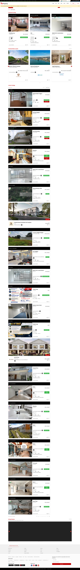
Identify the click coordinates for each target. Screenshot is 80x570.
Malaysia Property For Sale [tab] (13, 545)
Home (53, 3)
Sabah (57, 548)
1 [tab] (40, 46)
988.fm (9, 561)
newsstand (39, 560)
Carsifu (27, 560)
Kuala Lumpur (10, 548)
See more (70, 48)
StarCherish (14, 0)
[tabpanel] (18, 30)
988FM (35, 0)
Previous (8, 66)
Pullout (68, 3)
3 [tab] (40, 541)
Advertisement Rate (36, 556)
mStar (11, 0)
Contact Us (13, 556)
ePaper (2, 0)
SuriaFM (33, 0)
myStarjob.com (22, 560)
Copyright (16, 556)
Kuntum (30, 0)
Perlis (41, 551)
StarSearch (21, 0)
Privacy (26, 556)
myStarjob (25, 0)
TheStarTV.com (16, 560)
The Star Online (10, 560)
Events (7, 0)
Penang (9, 551)
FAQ (23, 556)
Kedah (25, 548)
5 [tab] (42, 541)
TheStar (4, 0)
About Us (9, 556)
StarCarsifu (18, 0)
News (61, 3)
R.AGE (9, 0)
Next (71, 66)
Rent (58, 3)
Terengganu (58, 551)
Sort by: (44, 87)
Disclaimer (20, 556)
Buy (56, 3)
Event (64, 3)
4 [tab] (41, 541)
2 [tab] (40, 82)
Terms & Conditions (30, 556)
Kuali (27, 0)
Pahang (41, 548)
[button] (47, 87)
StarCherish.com (45, 560)
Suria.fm (13, 561)
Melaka (25, 551)
